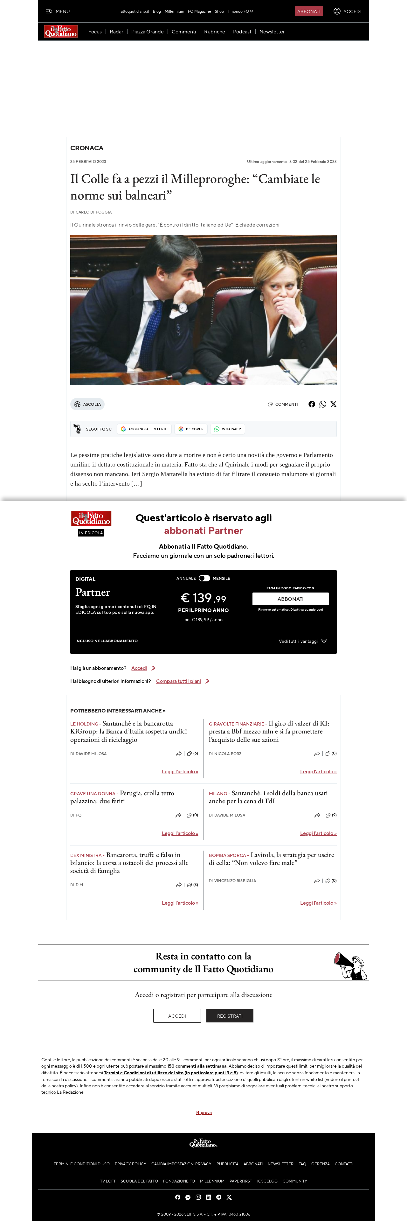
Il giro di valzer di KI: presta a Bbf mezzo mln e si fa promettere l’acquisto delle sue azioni (269, 731)
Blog (157, 11)
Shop (219, 11)
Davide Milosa (88, 753)
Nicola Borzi (226, 753)
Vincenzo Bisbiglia (232, 880)
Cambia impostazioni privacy (181, 1163)
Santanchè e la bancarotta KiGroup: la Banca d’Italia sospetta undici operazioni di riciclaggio (128, 731)
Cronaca (86, 148)
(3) (195, 884)
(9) (334, 815)
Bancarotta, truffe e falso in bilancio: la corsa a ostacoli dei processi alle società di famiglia (129, 862)
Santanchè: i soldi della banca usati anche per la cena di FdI (268, 796)
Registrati (230, 1016)
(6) (195, 753)
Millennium (174, 11)
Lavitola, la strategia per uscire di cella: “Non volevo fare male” (271, 858)
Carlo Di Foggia (91, 212)
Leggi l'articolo (180, 771)
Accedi (177, 1016)
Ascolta (92, 404)
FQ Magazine (199, 11)
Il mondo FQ (238, 11)
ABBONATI (291, 598)
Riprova (204, 1112)
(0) (334, 753)
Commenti (286, 404)
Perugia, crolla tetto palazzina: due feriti (122, 796)
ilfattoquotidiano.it (133, 11)
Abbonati (309, 11)
